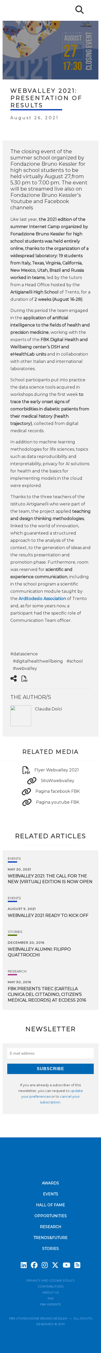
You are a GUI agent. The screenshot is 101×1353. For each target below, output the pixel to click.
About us (50, 1292)
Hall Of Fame (50, 1205)
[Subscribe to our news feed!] (77, 1265)
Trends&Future (50, 1237)
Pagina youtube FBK (57, 802)
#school (75, 661)
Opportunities (50, 1216)
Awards (50, 1183)
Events (14, 858)
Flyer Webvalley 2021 (56, 770)
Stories (15, 932)
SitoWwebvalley (57, 780)
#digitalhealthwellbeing (38, 661)
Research (17, 971)
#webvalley (25, 668)
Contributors (50, 1286)
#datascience (24, 653)
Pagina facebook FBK (57, 791)
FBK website (50, 1304)
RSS (51, 1298)
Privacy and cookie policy (50, 1280)
